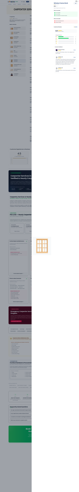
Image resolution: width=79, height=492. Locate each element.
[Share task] (76, 1)
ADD (75, 3)
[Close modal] (78, 1)
